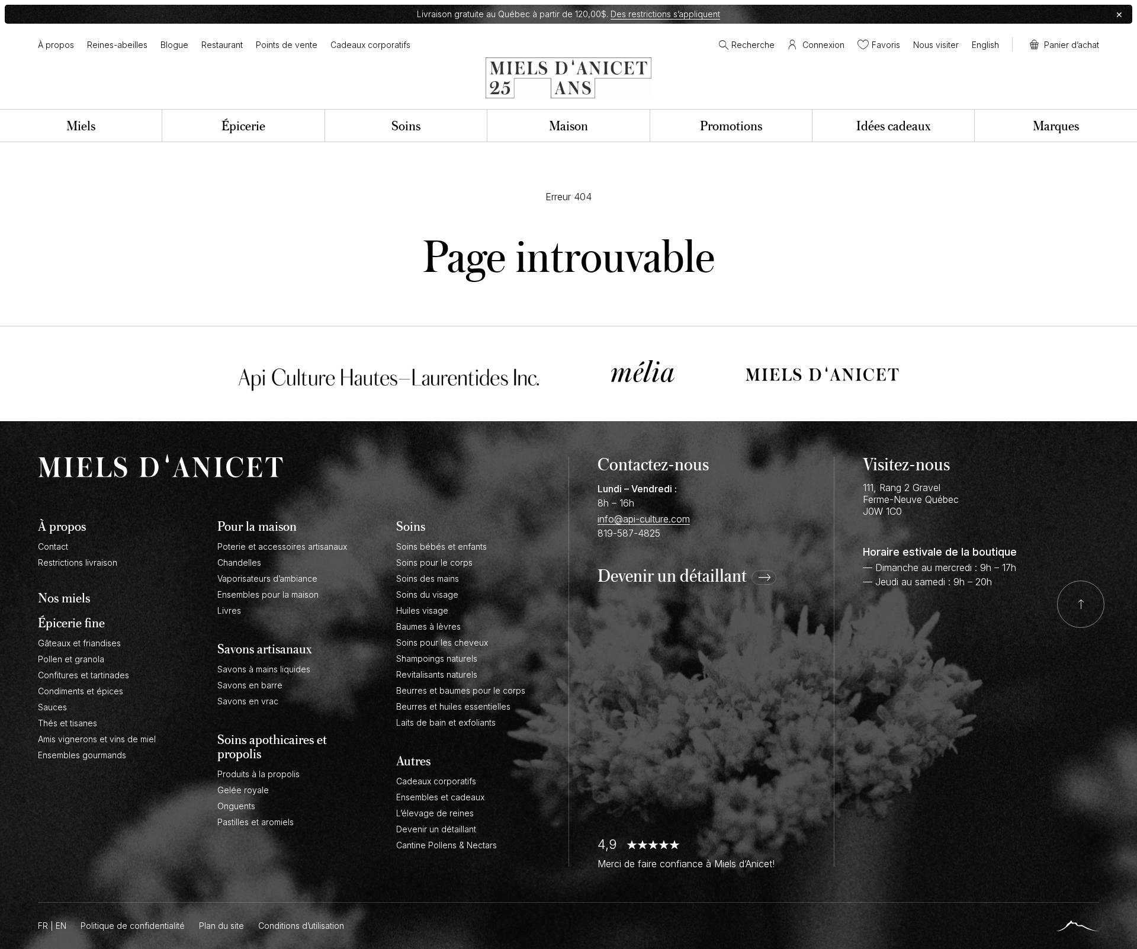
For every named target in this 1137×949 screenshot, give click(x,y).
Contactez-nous (653, 463)
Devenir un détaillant (672, 576)
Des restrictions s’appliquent (665, 14)
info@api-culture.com (644, 519)
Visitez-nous (906, 463)
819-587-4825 (629, 533)
